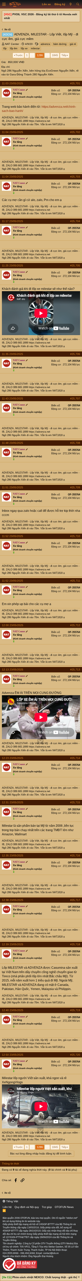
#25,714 (75, 758)
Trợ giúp (47, 1206)
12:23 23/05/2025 (12, 758)
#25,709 (75, 487)
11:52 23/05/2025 (12, 536)
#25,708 (75, 442)
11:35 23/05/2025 (12, 354)
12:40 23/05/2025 (12, 1010)
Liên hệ (7, 1206)
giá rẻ (73, 44)
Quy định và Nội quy (26, 1206)
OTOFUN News (64, 1206)
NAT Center (12, 43)
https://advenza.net (39, 121)
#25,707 (75, 398)
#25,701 (75, 83)
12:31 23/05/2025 (12, 802)
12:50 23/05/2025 (12, 1054)
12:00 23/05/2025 (12, 625)
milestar (35, 48)
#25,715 (75, 802)
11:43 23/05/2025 (12, 398)
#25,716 (75, 855)
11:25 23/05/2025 (12, 265)
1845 (55, 55)
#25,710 (75, 536)
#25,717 (75, 900)
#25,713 (75, 669)
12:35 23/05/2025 (12, 855)
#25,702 (75, 132)
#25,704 (75, 221)
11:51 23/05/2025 (12, 487)
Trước (19, 55)
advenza (45, 44)
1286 (40, 55)
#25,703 (75, 176)
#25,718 (75, 944)
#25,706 (75, 354)
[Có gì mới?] (70, 4)
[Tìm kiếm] (77, 4)
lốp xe (24, 48)
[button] (4, 4)
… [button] (32, 55)
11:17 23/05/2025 (12, 221)
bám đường (59, 44)
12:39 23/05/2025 (12, 944)
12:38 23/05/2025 (12, 900)
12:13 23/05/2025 (12, 669)
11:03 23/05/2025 (12, 83)
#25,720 (75, 1054)
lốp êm (13, 48)
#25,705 (75, 265)
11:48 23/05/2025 (12, 442)
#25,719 (75, 1010)
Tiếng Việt (11, 1201)
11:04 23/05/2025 (12, 132)
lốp (4, 48)
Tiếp (64, 55)
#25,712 (75, 625)
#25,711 (75, 580)
